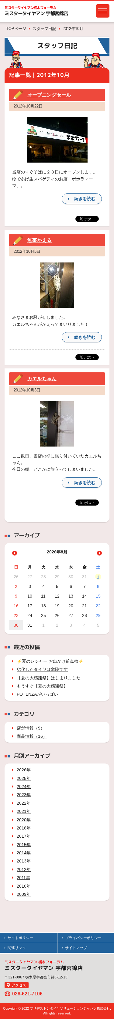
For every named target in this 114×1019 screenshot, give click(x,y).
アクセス (19, 985)
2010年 (24, 886)
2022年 (24, 803)
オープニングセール (49, 94)
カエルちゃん (42, 378)
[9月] (99, 553)
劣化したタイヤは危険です (42, 669)
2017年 (24, 836)
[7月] (14, 553)
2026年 (24, 769)
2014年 (24, 852)
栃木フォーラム (30, 7)
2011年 (23, 877)
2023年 (24, 794)
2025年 (24, 778)
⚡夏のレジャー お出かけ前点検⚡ (50, 661)
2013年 (24, 861)
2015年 (24, 844)
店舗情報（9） (31, 728)
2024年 (24, 786)
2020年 (24, 819)
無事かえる (39, 240)
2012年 (24, 869)
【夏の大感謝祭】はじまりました (49, 677)
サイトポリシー (20, 938)
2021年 (24, 811)
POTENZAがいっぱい (37, 694)
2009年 (24, 894)
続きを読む (84, 198)
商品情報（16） (32, 736)
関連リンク (17, 948)
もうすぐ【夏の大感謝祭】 (42, 686)
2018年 (24, 828)
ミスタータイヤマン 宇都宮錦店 (36, 13)
